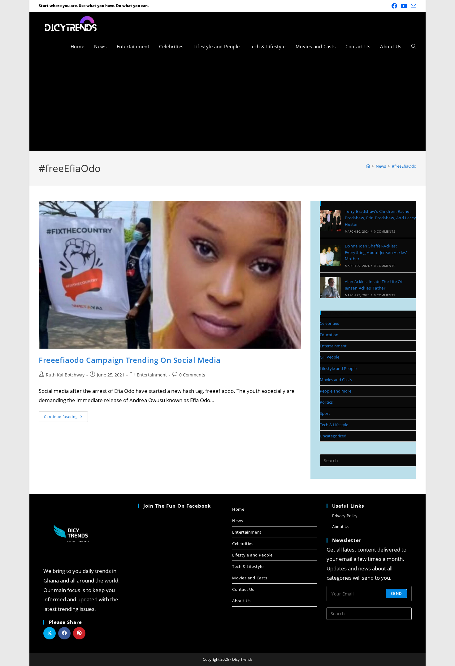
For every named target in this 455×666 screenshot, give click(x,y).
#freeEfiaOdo (404, 166)
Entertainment (152, 375)
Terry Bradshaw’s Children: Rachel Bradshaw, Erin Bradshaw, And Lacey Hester (380, 217)
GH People (329, 357)
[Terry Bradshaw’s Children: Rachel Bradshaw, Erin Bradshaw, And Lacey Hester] (330, 220)
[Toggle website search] (413, 46)
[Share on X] (49, 633)
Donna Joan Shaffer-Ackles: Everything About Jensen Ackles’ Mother (376, 252)
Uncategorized (333, 436)
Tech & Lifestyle (334, 425)
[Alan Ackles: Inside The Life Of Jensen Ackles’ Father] (330, 287)
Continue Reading (66, 415)
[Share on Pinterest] (79, 633)
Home (238, 509)
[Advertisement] (227, 104)
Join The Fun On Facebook (177, 506)
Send (396, 593)
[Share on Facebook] (64, 633)
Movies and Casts (336, 379)
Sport (325, 413)
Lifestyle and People (338, 368)
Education (329, 334)
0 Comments (192, 375)
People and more (335, 391)
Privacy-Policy (345, 515)
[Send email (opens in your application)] (412, 6)
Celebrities (329, 323)
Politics (326, 402)
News (237, 520)
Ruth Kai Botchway (65, 375)
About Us (241, 601)
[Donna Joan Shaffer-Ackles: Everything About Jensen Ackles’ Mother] (330, 255)
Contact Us (243, 589)
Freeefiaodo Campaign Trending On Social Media (130, 360)
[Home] (368, 166)
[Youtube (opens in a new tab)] (404, 6)
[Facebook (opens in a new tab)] (394, 6)
